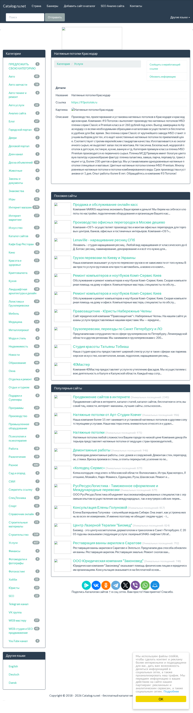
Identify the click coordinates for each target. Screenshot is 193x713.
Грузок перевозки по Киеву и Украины (104, 257)
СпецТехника (23, 497)
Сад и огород (23, 473)
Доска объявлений (23, 162)
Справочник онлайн (23, 514)
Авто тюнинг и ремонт (23, 94)
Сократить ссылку (23, 489)
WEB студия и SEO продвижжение (23, 630)
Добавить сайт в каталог (79, 6)
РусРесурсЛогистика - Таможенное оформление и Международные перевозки (115, 487)
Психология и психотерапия (23, 438)
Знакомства (23, 191)
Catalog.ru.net (14, 6)
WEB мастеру (23, 620)
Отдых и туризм (23, 387)
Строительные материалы (23, 524)
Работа (23, 448)
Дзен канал (23, 154)
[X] (125, 585)
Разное (23, 465)
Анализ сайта (23, 113)
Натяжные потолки (107, 432)
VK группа (15, 612)
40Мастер (81, 364)
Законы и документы (23, 180)
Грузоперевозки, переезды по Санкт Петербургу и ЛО (117, 329)
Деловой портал (23, 146)
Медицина (23, 321)
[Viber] (135, 585)
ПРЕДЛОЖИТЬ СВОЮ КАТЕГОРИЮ (23, 66)
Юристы (23, 587)
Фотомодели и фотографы (23, 561)
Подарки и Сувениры (23, 397)
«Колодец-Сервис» (107, 468)
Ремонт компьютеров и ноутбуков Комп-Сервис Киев (117, 275)
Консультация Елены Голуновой (119, 507)
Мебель (23, 313)
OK (161, 699)
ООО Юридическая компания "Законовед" (127, 561)
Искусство (23, 227)
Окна (23, 371)
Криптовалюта (23, 272)
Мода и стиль (23, 338)
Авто (23, 76)
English (13, 666)
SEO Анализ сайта (112, 6)
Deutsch (14, 674)
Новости (23, 354)
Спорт (23, 506)
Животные (23, 170)
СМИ (23, 481)
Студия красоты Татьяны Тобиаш (101, 346)
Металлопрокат (23, 330)
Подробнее (171, 691)
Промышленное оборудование (23, 426)
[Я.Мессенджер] (86, 585)
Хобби (23, 579)
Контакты (136, 6)
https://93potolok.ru (84, 102)
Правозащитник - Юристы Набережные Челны (112, 311)
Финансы (23, 551)
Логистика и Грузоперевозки (23, 303)
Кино (23, 252)
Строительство (23, 534)
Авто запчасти (23, 84)
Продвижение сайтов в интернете (121, 397)
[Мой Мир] (154, 585)
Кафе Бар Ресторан (23, 244)
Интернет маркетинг (23, 217)
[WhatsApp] (145, 585)
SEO (23, 596)
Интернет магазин (23, 207)
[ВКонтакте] (96, 585)
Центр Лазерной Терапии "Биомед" (121, 525)
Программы (23, 408)
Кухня (23, 281)
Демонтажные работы (110, 450)
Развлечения (23, 456)
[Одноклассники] (105, 585)
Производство (23, 416)
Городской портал (23, 129)
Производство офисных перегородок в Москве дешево (119, 222)
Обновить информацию (163, 76)
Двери (23, 137)
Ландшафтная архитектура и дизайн (23, 291)
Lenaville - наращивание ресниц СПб (104, 240)
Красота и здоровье (23, 262)
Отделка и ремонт (23, 379)
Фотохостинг (23, 571)
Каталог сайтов (23, 236)
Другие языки (179, 17)
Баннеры (52, 6)
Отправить (55, 17)
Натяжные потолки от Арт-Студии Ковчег (126, 414)
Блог (23, 121)
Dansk (13, 682)
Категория (63, 63)
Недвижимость (23, 346)
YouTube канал (23, 641)
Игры (23, 199)
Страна (36, 6)
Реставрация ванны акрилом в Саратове (126, 543)
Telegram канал (18, 604)
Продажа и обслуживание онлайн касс (105, 204)
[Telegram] (115, 585)
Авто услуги (23, 105)
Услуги (23, 542)
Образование (23, 362)
